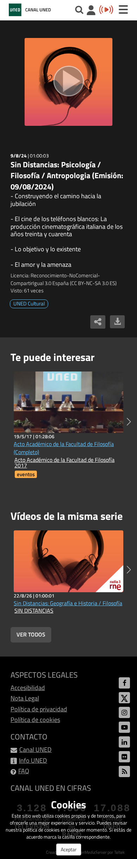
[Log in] (91, 11)
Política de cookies (35, 719)
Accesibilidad (28, 687)
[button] (128, 422)
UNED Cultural (29, 303)
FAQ (23, 771)
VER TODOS (31, 634)
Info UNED (33, 760)
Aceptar (69, 849)
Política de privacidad (39, 709)
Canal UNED (35, 749)
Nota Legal (25, 698)
